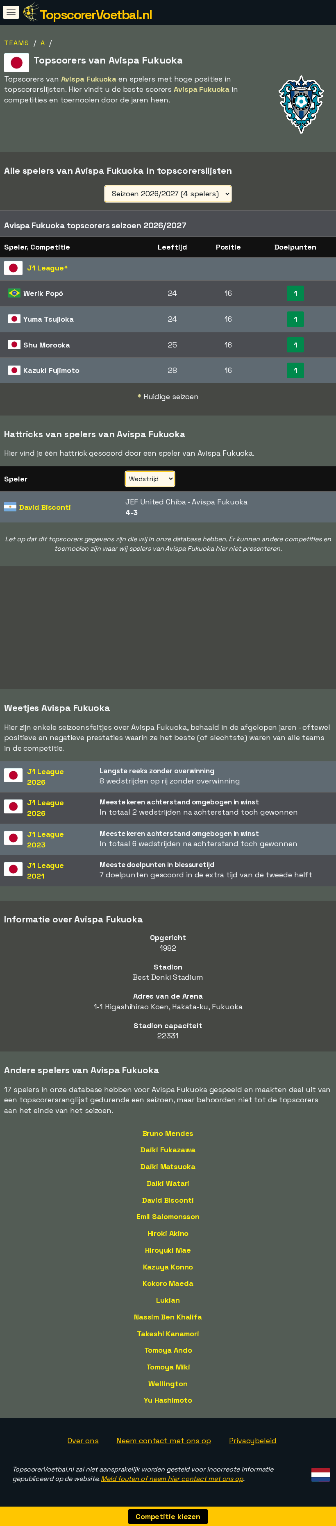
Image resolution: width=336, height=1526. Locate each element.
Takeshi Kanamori (168, 1333)
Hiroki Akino (168, 1233)
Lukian (167, 1300)
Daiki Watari (168, 1183)
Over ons (83, 1440)
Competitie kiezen (168, 1516)
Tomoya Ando (168, 1350)
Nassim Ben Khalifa (168, 1317)
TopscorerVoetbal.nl (96, 15)
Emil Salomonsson (168, 1216)
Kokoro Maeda (168, 1283)
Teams (17, 43)
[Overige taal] (319, 1472)
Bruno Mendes (168, 1133)
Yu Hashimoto (168, 1400)
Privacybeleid (253, 1440)
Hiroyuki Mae (168, 1250)
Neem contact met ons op (163, 1440)
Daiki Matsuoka (168, 1166)
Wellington (167, 1383)
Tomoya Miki (168, 1367)
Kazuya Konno (168, 1267)
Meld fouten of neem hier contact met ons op (172, 1478)
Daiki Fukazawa (168, 1149)
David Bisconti (168, 1200)
